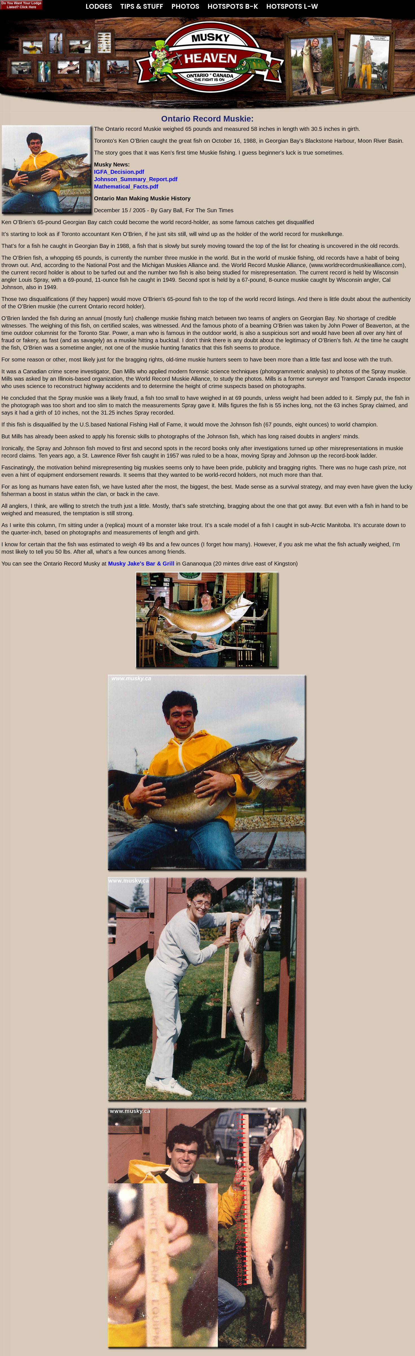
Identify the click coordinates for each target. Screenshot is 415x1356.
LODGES (99, 5)
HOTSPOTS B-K (232, 5)
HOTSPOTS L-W (292, 5)
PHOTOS (185, 5)
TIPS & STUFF (141, 5)
